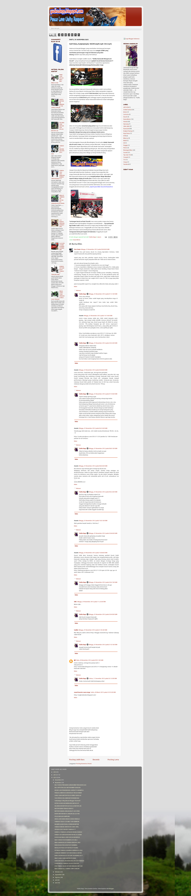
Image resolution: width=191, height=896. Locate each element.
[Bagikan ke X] (113, 237)
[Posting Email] (105, 237)
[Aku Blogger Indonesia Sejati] (131, 38)
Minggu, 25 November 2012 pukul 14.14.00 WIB (98, 315)
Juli (56, 880)
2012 (55, 777)
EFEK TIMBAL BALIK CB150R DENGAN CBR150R (68, 866)
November (58, 782)
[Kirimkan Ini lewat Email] (109, 237)
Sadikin (76, 630)
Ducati (125, 117)
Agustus (57, 877)
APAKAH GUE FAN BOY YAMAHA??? (65, 829)
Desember (58, 780)
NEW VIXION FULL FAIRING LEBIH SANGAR (67, 868)
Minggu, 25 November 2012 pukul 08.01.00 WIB (103, 448)
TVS (124, 159)
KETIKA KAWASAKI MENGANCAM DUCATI (67, 803)
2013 (55, 775)
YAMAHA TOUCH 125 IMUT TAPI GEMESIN (67, 821)
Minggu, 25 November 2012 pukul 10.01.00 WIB (93, 520)
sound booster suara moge (82, 692)
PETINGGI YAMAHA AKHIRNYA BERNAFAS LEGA (68, 850)
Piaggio (125, 145)
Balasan (78, 290)
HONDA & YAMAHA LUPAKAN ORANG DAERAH (68, 832)
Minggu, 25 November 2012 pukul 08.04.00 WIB (93, 466)
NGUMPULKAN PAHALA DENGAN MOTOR (67, 824)
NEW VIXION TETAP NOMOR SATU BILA (66, 840)
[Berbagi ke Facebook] (115, 237)
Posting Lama (113, 759)
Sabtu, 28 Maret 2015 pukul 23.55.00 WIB (103, 692)
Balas (75, 286)
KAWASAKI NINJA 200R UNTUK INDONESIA (67, 837)
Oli (124, 143)
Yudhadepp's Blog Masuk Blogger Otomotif (67, 800)
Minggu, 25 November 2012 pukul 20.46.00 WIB (103, 533)
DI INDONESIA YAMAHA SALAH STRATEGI (67, 863)
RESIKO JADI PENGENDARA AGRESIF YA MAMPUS (69, 790)
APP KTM (126, 107)
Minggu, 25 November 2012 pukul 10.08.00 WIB (93, 552)
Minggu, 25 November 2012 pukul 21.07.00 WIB (103, 644)
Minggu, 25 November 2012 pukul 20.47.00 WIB (103, 582)
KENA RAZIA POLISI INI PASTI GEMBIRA (66, 845)
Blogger (111, 888)
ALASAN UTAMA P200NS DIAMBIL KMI (61, 246)
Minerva (125, 138)
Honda (125, 121)
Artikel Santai (127, 109)
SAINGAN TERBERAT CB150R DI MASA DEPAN (68, 853)
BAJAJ (125, 112)
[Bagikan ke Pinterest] (117, 237)
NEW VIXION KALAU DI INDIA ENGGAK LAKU (67, 842)
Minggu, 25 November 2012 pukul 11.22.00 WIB (91, 601)
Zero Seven (77, 249)
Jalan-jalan (126, 126)
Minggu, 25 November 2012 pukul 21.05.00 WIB (93, 630)
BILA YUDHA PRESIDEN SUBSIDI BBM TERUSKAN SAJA (70, 785)
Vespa (125, 162)
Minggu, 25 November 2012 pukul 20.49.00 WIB (103, 614)
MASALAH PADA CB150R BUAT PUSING (66, 848)
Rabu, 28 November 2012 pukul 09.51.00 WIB (89, 660)
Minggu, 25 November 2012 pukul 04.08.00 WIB (93, 370)
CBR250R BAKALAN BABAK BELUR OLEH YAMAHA (69, 861)
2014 (55, 772)
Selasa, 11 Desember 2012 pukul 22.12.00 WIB (103, 678)
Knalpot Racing (127, 131)
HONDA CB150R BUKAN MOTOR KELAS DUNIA (68, 834)
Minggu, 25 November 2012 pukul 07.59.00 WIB (103, 394)
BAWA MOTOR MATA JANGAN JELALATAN (67, 813)
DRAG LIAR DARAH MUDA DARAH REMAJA (67, 819)
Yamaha (125, 164)
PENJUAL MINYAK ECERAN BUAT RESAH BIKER (68, 793)
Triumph (125, 157)
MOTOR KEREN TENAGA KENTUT (64, 808)
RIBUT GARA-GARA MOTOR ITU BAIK (65, 858)
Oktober (57, 872)
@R (75, 660)
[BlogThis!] (111, 237)
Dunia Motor (76, 240)
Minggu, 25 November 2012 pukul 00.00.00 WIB (95, 249)
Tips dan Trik (127, 155)
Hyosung (126, 124)
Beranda (55, 28)
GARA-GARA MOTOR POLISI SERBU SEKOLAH (68, 795)
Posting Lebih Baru (76, 759)
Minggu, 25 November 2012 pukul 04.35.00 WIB (93, 428)
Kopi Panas (126, 133)
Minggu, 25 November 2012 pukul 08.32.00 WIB (103, 492)
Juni (56, 882)
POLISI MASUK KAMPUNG (62, 816)
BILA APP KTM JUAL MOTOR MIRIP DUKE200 (67, 787)
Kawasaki (126, 128)
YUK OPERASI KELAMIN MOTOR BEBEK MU (67, 798)
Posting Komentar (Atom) (84, 763)
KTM (124, 136)
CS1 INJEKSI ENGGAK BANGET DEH (61, 223)
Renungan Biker (127, 150)
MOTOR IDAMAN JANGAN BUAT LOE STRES (67, 811)
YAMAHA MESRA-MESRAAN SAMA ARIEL (67, 827)
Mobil (125, 140)
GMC (75, 601)
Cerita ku (126, 114)
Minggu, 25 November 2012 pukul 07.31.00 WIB (103, 294)
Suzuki (125, 152)
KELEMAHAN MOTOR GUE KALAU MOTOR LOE (68, 806)
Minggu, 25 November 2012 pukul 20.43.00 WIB (103, 343)
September (58, 874)
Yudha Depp (82, 294)
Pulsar (125, 147)
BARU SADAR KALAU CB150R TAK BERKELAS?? (69, 855)
